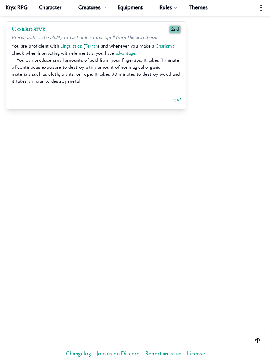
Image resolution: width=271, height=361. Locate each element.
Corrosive (29, 29)
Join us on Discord (118, 353)
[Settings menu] (261, 8)
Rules (165, 7)
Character (50, 7)
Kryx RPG (17, 7)
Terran (91, 46)
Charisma (165, 46)
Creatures (89, 7)
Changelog (78, 353)
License (196, 353)
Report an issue (163, 353)
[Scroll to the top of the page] (257, 340)
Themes (198, 7)
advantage (125, 53)
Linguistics (71, 46)
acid (176, 99)
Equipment (130, 7)
